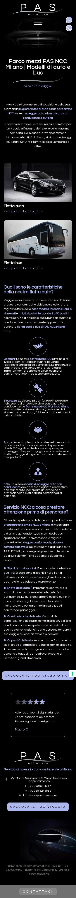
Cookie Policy (49, 870)
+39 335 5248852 (39, 790)
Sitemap (64, 870)
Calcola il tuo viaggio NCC (38, 675)
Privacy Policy (32, 870)
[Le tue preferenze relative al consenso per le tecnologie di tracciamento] (72, 673)
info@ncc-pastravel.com (40, 795)
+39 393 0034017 (39, 785)
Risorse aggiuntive (38, 874)
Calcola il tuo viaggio (38, 806)
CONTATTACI (38, 891)
